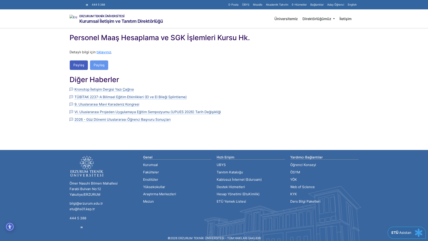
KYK (293, 194)
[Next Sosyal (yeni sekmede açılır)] (87, 5)
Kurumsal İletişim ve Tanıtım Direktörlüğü (121, 21)
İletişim (346, 19)
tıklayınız (104, 52)
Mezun (148, 201)
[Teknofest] (81, 227)
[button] (317, 5)
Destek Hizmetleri (231, 187)
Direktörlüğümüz (317, 19)
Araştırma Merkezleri (159, 194)
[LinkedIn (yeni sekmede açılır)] (78, 2)
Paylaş (78, 65)
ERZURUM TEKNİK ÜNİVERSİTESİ (102, 16)
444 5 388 (98, 4)
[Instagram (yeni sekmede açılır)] (71, 2)
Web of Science (302, 187)
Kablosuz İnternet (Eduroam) (239, 179)
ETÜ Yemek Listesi (231, 201)
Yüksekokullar (154, 187)
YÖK (293, 179)
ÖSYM (295, 172)
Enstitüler (150, 179)
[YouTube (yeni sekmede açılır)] (82, 2)
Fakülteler (151, 172)
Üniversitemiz (286, 19)
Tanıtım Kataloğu (230, 172)
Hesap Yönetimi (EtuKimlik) (238, 194)
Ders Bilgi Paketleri (305, 201)
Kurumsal (150, 165)
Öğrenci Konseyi (303, 165)
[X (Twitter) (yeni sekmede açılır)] (75, 2)
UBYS (221, 165)
